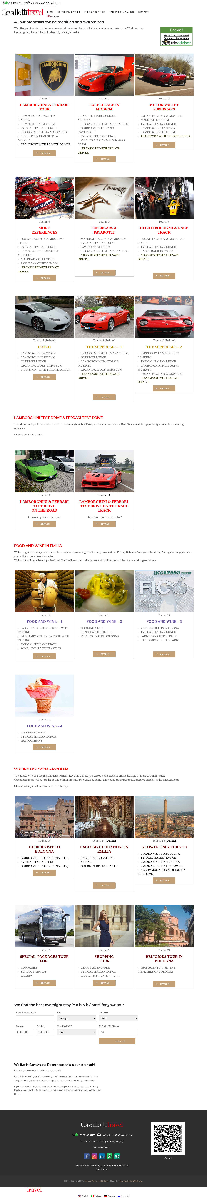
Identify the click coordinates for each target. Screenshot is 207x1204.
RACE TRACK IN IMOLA (157, 251)
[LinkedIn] (102, 1156)
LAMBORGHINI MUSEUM (38, 124)
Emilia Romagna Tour (122, 12)
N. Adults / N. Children (109, 1026)
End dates (41, 1026)
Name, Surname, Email (26, 1013)
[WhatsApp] (110, 1156)
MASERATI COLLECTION (38, 259)
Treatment (103, 1013)
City (59, 1013)
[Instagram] (94, 1156)
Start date (20, 1026)
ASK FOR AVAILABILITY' (120, 1042)
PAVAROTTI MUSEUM (95, 247)
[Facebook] (87, 1156)
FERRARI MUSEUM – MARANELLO (44, 132)
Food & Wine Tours (94, 12)
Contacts (143, 12)
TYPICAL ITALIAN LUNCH (38, 128)
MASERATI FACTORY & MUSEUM (103, 238)
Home (50, 12)
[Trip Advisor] (117, 1156)
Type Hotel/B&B (64, 1026)
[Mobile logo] (21, 1191)
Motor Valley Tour (69, 12)
